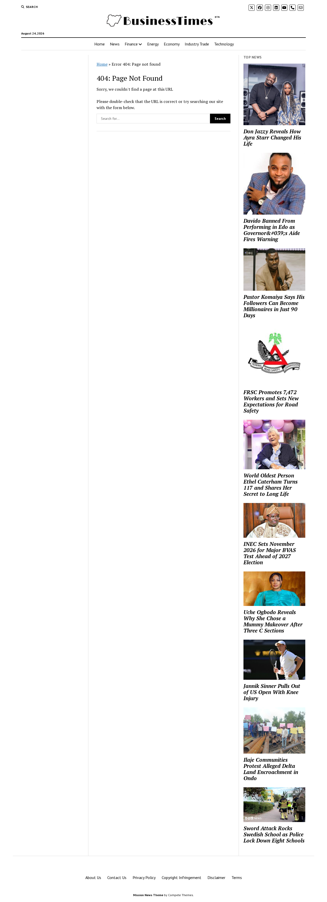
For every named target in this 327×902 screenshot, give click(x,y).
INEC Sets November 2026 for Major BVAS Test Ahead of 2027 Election (269, 553)
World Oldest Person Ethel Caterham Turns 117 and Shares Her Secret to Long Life (270, 484)
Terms (236, 877)
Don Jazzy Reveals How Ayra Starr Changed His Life (272, 137)
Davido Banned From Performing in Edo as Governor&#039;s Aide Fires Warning (271, 230)
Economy (172, 43)
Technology (224, 43)
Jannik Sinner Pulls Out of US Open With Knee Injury (271, 692)
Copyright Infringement (181, 877)
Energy (153, 43)
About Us (93, 877)
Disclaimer (216, 877)
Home (99, 43)
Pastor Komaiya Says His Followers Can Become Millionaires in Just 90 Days (274, 306)
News (115, 43)
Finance (131, 43)
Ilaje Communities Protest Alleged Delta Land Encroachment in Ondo (270, 769)
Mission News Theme (148, 895)
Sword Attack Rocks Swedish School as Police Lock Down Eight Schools (274, 834)
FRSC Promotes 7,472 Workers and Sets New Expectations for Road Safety (271, 401)
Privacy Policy (144, 877)
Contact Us (116, 877)
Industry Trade (197, 43)
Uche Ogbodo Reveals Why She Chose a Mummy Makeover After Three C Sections (272, 621)
